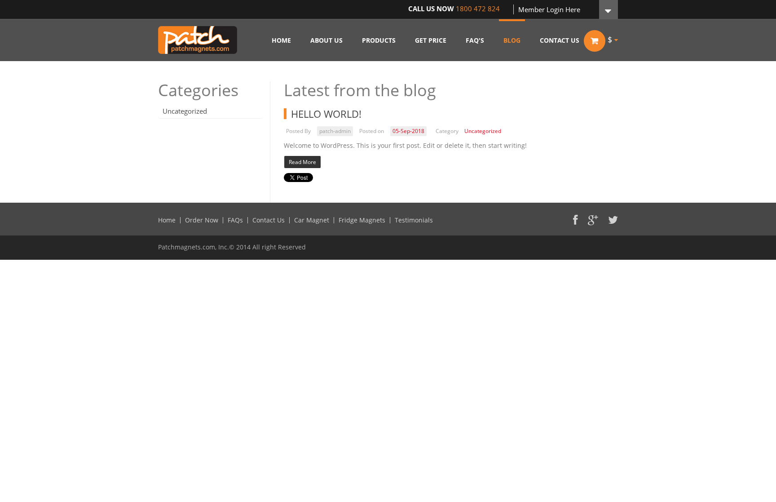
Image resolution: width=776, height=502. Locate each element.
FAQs (235, 220)
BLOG (511, 40)
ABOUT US (326, 40)
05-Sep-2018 (408, 131)
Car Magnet (311, 220)
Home (167, 220)
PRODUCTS (379, 40)
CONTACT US (559, 40)
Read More (302, 162)
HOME (281, 40)
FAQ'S (475, 40)
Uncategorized (185, 111)
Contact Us (268, 220)
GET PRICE (430, 40)
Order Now (201, 220)
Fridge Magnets (362, 220)
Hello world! (326, 113)
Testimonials (414, 220)
